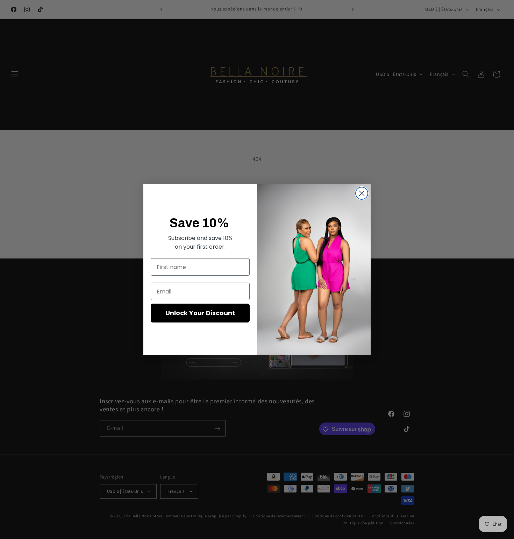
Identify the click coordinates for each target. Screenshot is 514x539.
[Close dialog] (362, 193)
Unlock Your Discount (200, 312)
